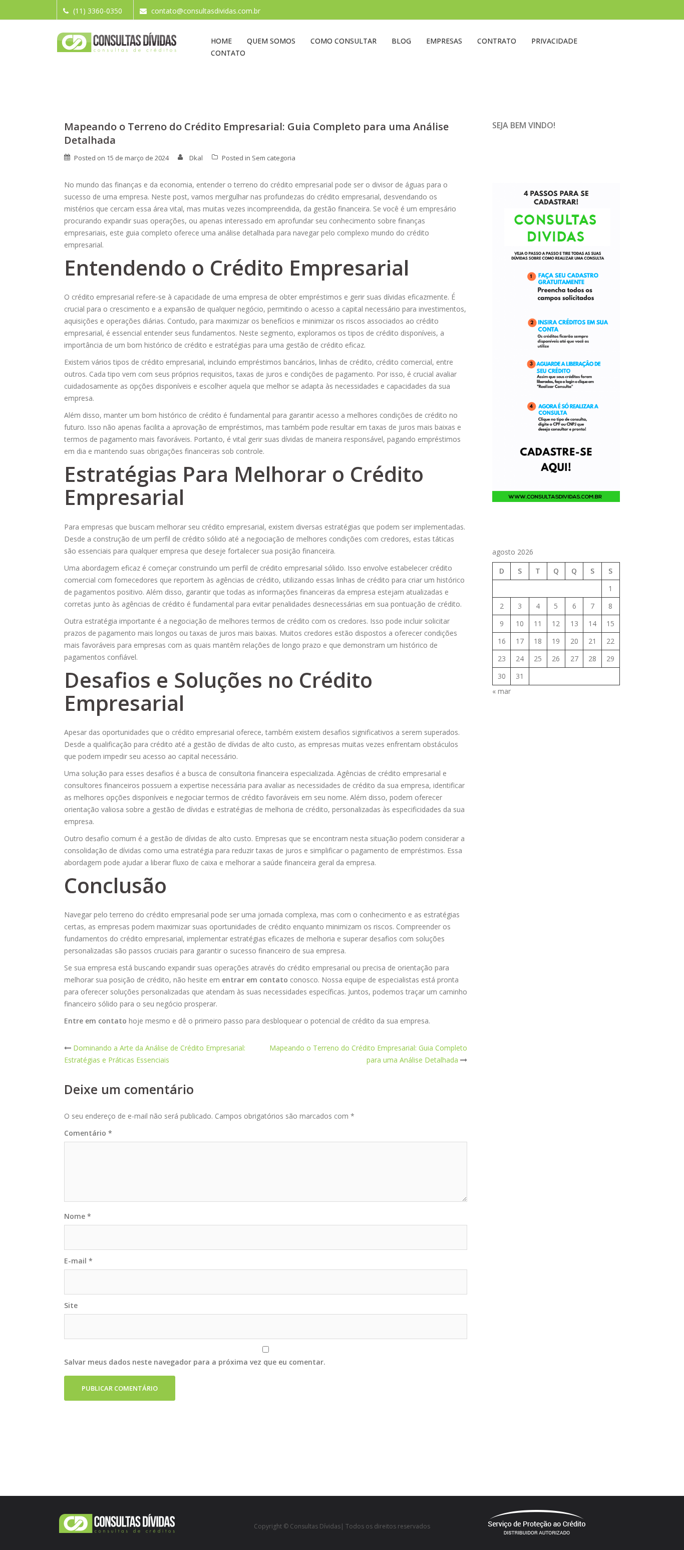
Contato (228, 53)
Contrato (496, 41)
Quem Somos (271, 41)
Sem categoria (273, 157)
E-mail (78, 1260)
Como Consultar (343, 41)
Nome (77, 1216)
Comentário (88, 1133)
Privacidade (554, 41)
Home (221, 41)
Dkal (196, 157)
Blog (401, 41)
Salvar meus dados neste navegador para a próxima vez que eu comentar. (194, 1362)
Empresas (444, 41)
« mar (501, 691)
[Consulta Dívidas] (117, 42)
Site (71, 1305)
